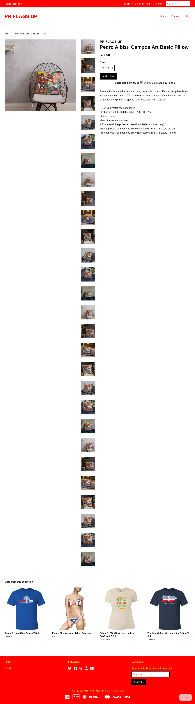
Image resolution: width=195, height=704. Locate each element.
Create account (142, 3)
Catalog (176, 16)
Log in (127, 3)
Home (163, 16)
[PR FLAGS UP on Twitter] (69, 669)
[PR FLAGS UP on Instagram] (86, 669)
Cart (160, 3)
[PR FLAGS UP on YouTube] (92, 669)
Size (102, 62)
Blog (187, 16)
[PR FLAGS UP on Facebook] (75, 669)
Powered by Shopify (114, 691)
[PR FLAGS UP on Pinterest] (81, 669)
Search (8, 668)
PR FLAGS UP (21, 16)
